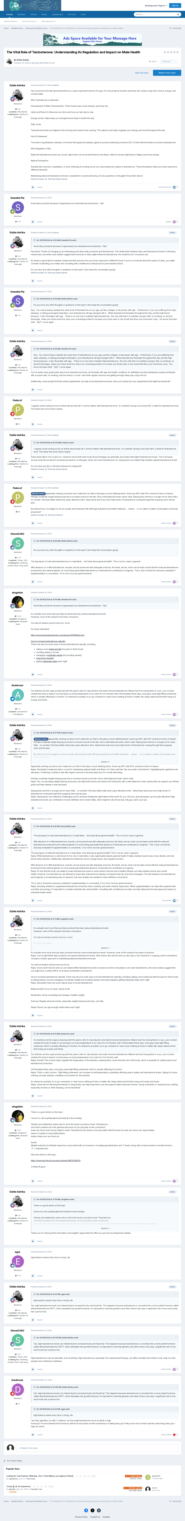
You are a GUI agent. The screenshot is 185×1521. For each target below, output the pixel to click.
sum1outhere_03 (164, 187)
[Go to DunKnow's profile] (18, 1390)
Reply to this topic (167, 73)
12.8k (18, 616)
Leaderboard (57, 14)
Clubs (83, 14)
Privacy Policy (81, 1517)
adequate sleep (50, 661)
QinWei (168, 222)
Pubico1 (17, 400)
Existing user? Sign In (155, 5)
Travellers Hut (36, 1489)
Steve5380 (17, 533)
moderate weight (54, 655)
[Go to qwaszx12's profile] (148, 1477)
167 (93, 1476)
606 (51, 1486)
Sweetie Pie (17, 197)
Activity (33, 14)
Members (22, 14)
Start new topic (142, 73)
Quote (39, 187)
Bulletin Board (10, 21)
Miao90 (12, 1489)
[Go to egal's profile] (18, 1261)
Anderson (17, 685)
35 (18, 1404)
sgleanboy (13, 1479)
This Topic (167, 14)
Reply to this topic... (30, 1448)
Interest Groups (29, 21)
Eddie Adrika (23, 60)
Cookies (106, 1517)
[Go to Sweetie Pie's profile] (18, 207)
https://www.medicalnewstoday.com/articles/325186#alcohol (57, 635)
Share (154, 61)
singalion (17, 592)
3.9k (19, 1276)
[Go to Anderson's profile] (18, 695)
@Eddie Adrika (38, 494)
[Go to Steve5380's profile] (18, 543)
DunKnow (17, 1380)
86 (18, 424)
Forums (9, 14)
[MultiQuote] (33, 187)
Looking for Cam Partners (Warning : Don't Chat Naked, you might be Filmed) (40, 1476)
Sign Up (175, 5)
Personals (31, 1479)
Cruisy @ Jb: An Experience (19, 1486)
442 (19, 109)
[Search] (178, 14)
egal (17, 1252)
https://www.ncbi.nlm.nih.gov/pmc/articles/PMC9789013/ (56, 1160)
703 (19, 221)
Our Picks (72, 14)
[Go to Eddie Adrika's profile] (9, 61)
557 (19, 709)
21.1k (19, 557)
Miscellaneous (48, 21)
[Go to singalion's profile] (18, 602)
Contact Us (95, 1517)
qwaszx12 (156, 1476)
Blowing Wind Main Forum (43, 63)
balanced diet (55, 649)
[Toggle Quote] (35, 240)
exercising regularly (45, 658)
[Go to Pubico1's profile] (18, 410)
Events (44, 14)
